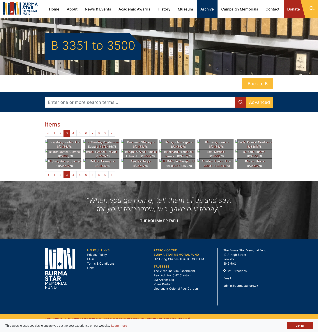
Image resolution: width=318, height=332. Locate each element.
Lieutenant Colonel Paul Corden (176, 288)
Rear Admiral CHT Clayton (172, 275)
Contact (272, 9)
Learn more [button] (119, 325)
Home (54, 9)
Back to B (258, 83)
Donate (293, 9)
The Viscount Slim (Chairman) (174, 271)
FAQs (90, 259)
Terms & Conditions (100, 263)
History (164, 9)
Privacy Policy (97, 255)
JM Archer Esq (164, 280)
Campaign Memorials (239, 9)
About (72, 9)
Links (90, 268)
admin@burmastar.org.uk (240, 285)
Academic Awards (134, 9)
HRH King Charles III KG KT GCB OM (179, 259)
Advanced (259, 102)
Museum (185, 9)
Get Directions (236, 271)
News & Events (98, 9)
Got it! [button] (300, 325)
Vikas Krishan (163, 284)
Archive (207, 9)
